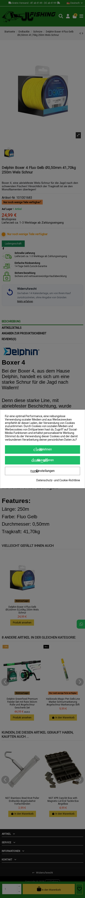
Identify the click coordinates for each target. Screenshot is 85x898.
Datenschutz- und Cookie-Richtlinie (58, 480)
